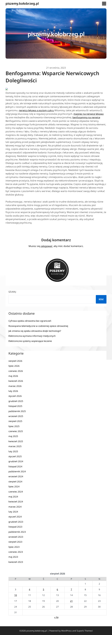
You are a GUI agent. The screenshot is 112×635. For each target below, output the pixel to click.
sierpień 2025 (15, 421)
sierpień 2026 (15, 360)
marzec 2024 (15, 506)
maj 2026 (13, 375)
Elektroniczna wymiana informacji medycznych (32, 335)
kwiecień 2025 (15, 441)
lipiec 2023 (14, 546)
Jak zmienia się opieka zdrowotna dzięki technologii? (34, 330)
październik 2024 (17, 471)
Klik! (101, 299)
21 (71, 600)
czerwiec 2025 (15, 431)
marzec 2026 (15, 386)
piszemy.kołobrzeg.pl (22, 3)
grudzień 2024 (15, 461)
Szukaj (12, 291)
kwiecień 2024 (15, 501)
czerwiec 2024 (15, 491)
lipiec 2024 (14, 486)
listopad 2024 (15, 466)
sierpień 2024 (15, 481)
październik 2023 (17, 531)
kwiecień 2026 (15, 380)
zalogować (46, 246)
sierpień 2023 (15, 541)
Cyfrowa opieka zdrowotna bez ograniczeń (29, 320)
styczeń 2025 (15, 456)
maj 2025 (13, 436)
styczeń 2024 (15, 516)
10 (15, 595)
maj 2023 (13, 556)
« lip (56, 617)
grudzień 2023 (15, 521)
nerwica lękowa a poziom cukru (36, 110)
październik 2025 (17, 411)
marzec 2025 (15, 446)
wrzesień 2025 (15, 416)
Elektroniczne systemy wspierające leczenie (30, 341)
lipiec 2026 (14, 365)
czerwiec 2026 (15, 370)
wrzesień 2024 (15, 476)
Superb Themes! (85, 630)
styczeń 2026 (15, 395)
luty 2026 (13, 391)
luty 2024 (13, 511)
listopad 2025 (15, 406)
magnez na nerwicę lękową (89, 114)
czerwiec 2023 (15, 551)
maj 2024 (13, 496)
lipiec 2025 (14, 426)
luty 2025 (13, 451)
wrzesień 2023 (15, 536)
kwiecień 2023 (15, 561)
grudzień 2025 (15, 401)
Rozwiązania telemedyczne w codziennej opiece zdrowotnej (38, 325)
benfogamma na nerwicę (86, 117)
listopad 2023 (15, 526)
